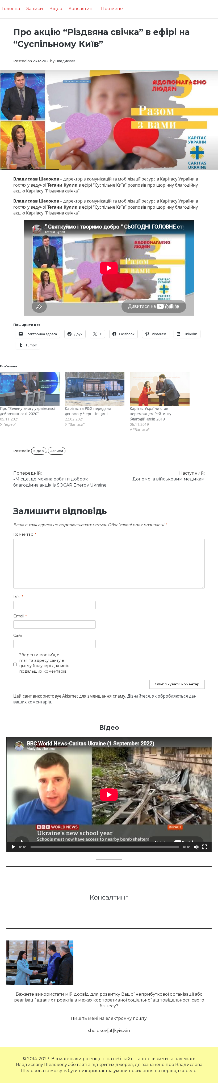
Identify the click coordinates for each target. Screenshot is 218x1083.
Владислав (65, 61)
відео (38, 451)
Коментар (24, 534)
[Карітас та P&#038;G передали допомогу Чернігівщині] (94, 389)
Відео (55, 8)
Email (20, 616)
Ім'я (18, 596)
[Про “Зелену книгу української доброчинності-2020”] (30, 389)
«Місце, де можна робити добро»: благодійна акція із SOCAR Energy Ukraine (60, 479)
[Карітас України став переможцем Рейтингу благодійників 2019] (159, 389)
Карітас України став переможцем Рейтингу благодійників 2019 (150, 414)
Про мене (112, 8)
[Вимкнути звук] (196, 847)
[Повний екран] (204, 847)
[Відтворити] (13, 847)
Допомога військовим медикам (168, 476)
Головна (11, 8)
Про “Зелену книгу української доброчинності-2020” (27, 411)
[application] (109, 794)
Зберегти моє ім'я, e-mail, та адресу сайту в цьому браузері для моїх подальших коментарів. (44, 663)
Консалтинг (82, 8)
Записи (34, 8)
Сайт (18, 635)
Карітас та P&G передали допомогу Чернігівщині (88, 411)
